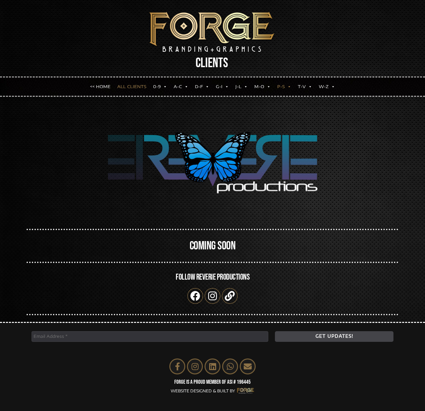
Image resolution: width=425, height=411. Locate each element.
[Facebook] (195, 296)
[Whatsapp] (230, 366)
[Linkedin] (212, 366)
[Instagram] (212, 296)
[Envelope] (248, 366)
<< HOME (100, 86)
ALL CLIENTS (131, 86)
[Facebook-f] (177, 366)
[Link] (230, 296)
